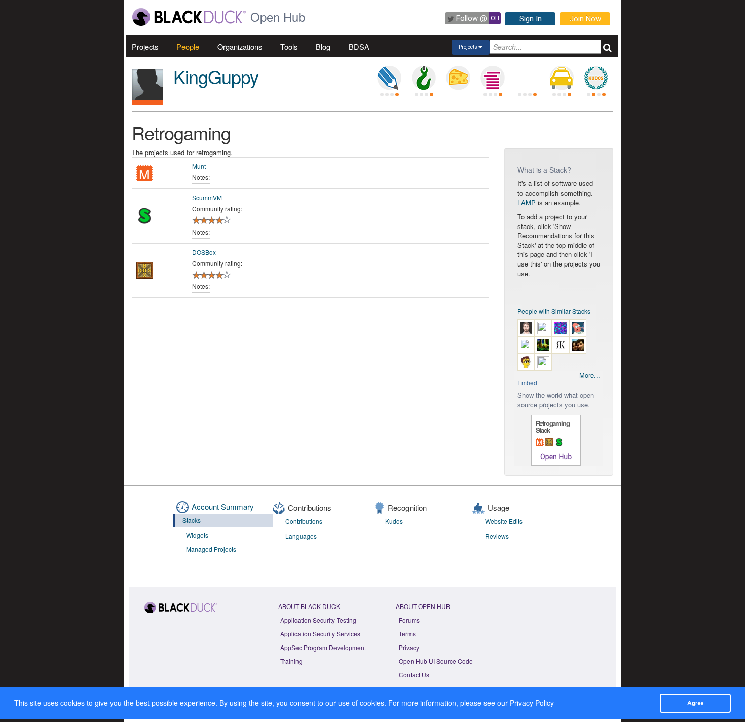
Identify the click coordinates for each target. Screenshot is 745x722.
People (187, 46)
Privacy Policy (532, 703)
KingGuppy (215, 76)
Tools (288, 46)
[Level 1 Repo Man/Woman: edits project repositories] (424, 78)
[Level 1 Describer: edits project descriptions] (389, 78)
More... (589, 375)
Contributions (303, 521)
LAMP (526, 202)
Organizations (239, 46)
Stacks (191, 520)
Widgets (197, 534)
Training (291, 661)
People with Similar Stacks (553, 311)
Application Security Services (320, 633)
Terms (407, 633)
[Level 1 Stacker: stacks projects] (492, 78)
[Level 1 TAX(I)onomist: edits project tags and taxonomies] (561, 78)
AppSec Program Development (323, 647)
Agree (695, 702)
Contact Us (414, 674)
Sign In (530, 18)
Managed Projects (211, 549)
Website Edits (504, 521)
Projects (145, 46)
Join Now (585, 18)
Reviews (497, 535)
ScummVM (207, 197)
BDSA (359, 46)
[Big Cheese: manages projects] (458, 78)
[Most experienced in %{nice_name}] (147, 102)
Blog (323, 46)
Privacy (409, 647)
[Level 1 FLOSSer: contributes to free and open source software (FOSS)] (527, 78)
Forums (409, 620)
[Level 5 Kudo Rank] (596, 78)
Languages (301, 535)
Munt (199, 166)
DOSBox (204, 252)
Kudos (394, 521)
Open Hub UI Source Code (436, 661)
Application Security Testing (318, 620)
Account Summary (223, 506)
